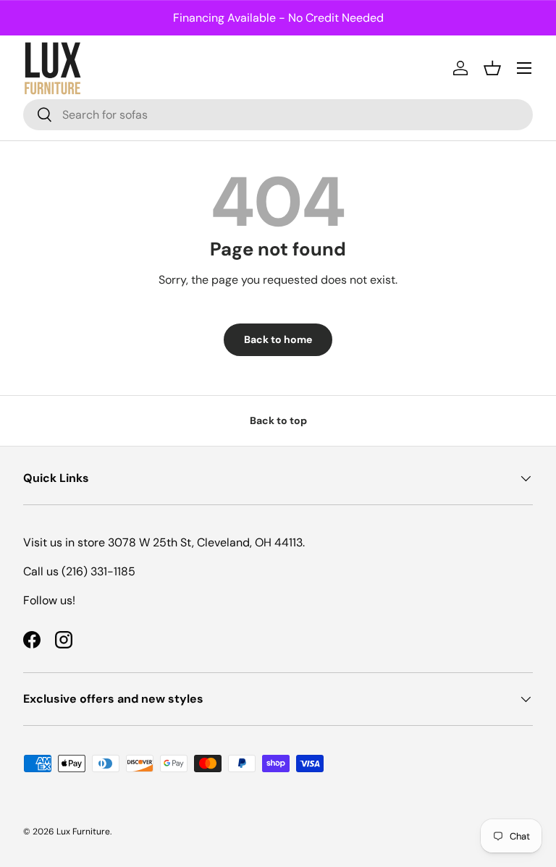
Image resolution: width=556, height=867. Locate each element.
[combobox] (278, 114)
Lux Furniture (83, 831)
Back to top (278, 420)
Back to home (278, 339)
